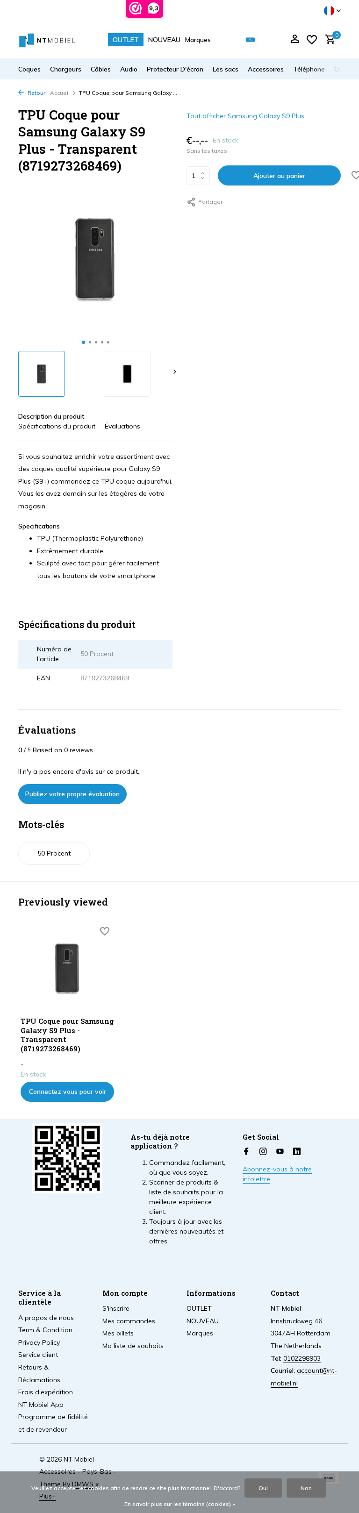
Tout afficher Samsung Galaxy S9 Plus (245, 116)
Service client (38, 1354)
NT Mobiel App (41, 1404)
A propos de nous (46, 1317)
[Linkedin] (297, 1151)
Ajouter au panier (279, 175)
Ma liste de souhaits (133, 1346)
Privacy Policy (39, 1342)
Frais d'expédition (45, 1392)
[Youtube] (280, 1151)
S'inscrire (115, 1308)
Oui (263, 1488)
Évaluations (122, 426)
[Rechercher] (250, 40)
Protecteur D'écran (175, 69)
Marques (198, 40)
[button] (83, 342)
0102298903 (302, 1358)
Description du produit (51, 416)
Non (306, 1488)
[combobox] (257, 40)
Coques (29, 69)
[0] (328, 40)
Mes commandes (128, 1321)
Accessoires (266, 69)
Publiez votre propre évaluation (72, 794)
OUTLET (126, 40)
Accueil (60, 92)
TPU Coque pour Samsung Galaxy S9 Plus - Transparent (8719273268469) (67, 1035)
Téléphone (309, 69)
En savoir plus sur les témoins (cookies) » (179, 1503)
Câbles (101, 69)
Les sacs (225, 69)
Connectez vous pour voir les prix (67, 1094)
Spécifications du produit (56, 426)
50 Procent (54, 853)
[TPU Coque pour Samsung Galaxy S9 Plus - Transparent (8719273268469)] (67, 968)
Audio (128, 69)
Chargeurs (65, 69)
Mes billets (118, 1333)
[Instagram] (263, 1151)
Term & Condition (45, 1330)
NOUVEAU (164, 40)
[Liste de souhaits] (312, 40)
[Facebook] (246, 1151)
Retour (35, 92)
